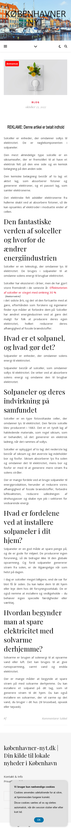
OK (39, 819)
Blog (36, 102)
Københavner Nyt (35, 17)
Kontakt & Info (13, 776)
